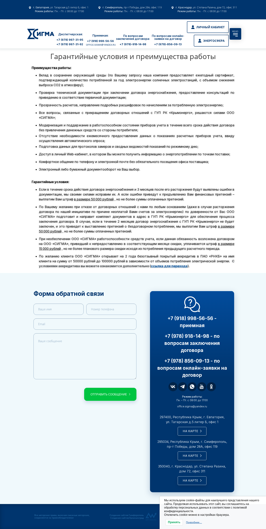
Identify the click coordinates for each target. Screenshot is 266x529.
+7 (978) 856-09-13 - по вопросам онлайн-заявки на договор (192, 368)
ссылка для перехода (169, 266)
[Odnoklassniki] (211, 386)
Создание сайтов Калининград (127, 518)
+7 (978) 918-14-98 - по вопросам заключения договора (192, 343)
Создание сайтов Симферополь (127, 515)
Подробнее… (194, 522)
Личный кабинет (210, 27)
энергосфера (214, 41)
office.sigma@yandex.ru (101, 44)
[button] (70, 40)
